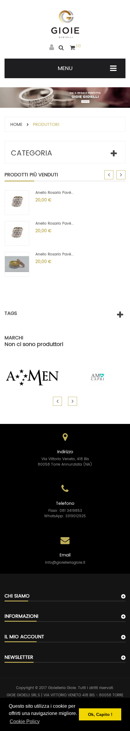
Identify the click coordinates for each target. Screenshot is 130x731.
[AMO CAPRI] (97, 377)
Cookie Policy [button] (25, 721)
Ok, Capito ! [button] (100, 714)
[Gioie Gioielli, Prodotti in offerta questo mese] (65, 97)
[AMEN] (32, 377)
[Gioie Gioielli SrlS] (65, 24)
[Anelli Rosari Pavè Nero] (17, 233)
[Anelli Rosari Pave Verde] (17, 202)
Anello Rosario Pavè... (54, 193)
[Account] (51, 47)
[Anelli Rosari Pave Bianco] (17, 264)
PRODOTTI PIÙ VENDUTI (31, 175)
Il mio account (24, 637)
